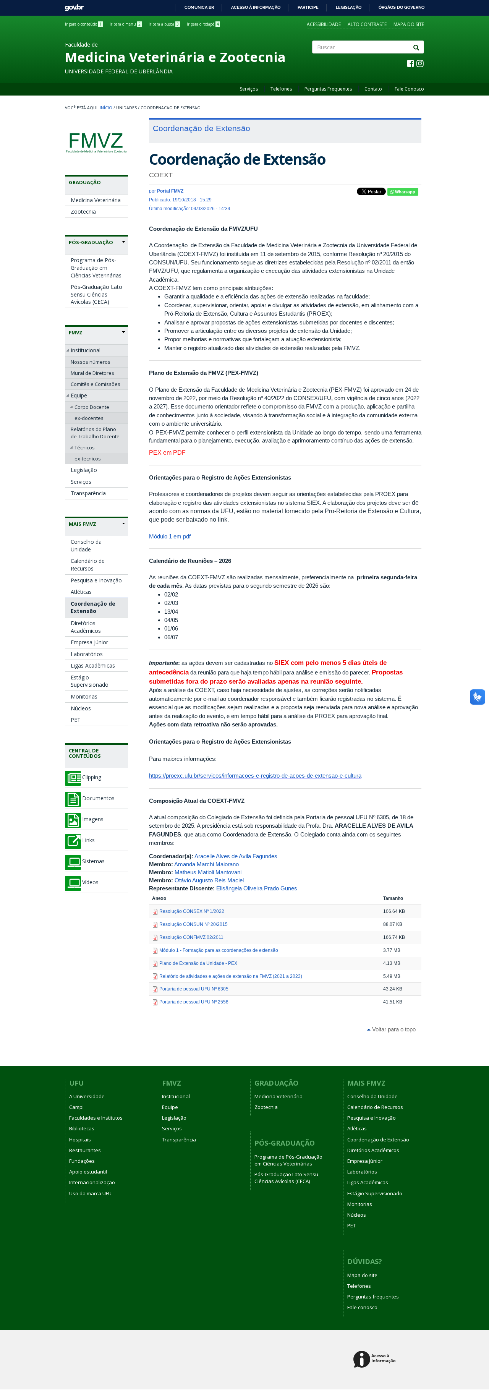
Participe (308, 7)
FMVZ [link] (76, 332)
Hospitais (80, 1139)
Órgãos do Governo (401, 7)
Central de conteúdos (85, 753)
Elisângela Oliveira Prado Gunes (256, 888)
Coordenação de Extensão (93, 607)
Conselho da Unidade (86, 545)
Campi (76, 1107)
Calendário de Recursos (88, 564)
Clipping (91, 777)
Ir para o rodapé (203, 24)
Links (88, 840)
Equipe (79, 395)
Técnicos (84, 447)
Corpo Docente (91, 407)
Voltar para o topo (393, 1029)
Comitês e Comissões (95, 384)
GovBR (72, 5)
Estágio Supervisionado (89, 681)
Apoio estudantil (88, 1171)
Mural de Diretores (92, 373)
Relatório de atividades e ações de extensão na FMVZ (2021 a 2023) (230, 976)
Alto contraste (367, 24)
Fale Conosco (409, 89)
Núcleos (81, 708)
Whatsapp (404, 192)
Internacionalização (92, 1182)
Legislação (348, 7)
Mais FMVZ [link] (82, 524)
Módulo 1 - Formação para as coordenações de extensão (218, 950)
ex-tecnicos (87, 458)
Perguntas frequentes (373, 1296)
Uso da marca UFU (90, 1193)
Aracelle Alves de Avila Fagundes (235, 856)
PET (76, 719)
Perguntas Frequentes (328, 89)
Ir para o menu (125, 24)
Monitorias (84, 696)
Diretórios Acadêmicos (86, 626)
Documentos (98, 798)
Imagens (93, 819)
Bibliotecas (81, 1128)
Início (106, 107)
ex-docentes (89, 418)
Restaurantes (85, 1150)
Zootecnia (83, 211)
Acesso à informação (255, 7)
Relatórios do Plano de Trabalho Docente (95, 432)
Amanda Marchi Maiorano (206, 864)
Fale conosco (362, 1307)
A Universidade (87, 1096)
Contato (373, 89)
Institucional (85, 350)
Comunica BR (199, 7)
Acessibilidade (324, 24)
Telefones (281, 89)
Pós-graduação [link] (91, 242)
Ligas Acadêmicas (93, 665)
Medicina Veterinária (96, 200)
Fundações (82, 1160)
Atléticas (81, 591)
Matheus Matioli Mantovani (208, 872)
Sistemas (93, 861)
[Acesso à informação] (375, 1359)
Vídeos (90, 882)
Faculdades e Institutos (96, 1117)
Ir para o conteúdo (83, 24)
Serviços (249, 89)
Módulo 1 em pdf (170, 536)
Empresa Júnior (89, 642)
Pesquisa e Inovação (96, 580)
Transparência (88, 493)
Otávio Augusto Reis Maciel (209, 880)
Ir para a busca (164, 24)
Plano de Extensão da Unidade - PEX (198, 963)
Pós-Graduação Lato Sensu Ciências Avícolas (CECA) (96, 294)
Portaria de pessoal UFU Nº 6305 (193, 989)
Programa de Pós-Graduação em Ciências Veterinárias (96, 267)
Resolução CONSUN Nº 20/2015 (193, 924)
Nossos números (90, 361)
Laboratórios (87, 654)
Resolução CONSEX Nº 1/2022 (191, 911)
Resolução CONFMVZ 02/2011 (191, 937)
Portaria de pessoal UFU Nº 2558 (193, 1002)
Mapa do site (408, 24)
